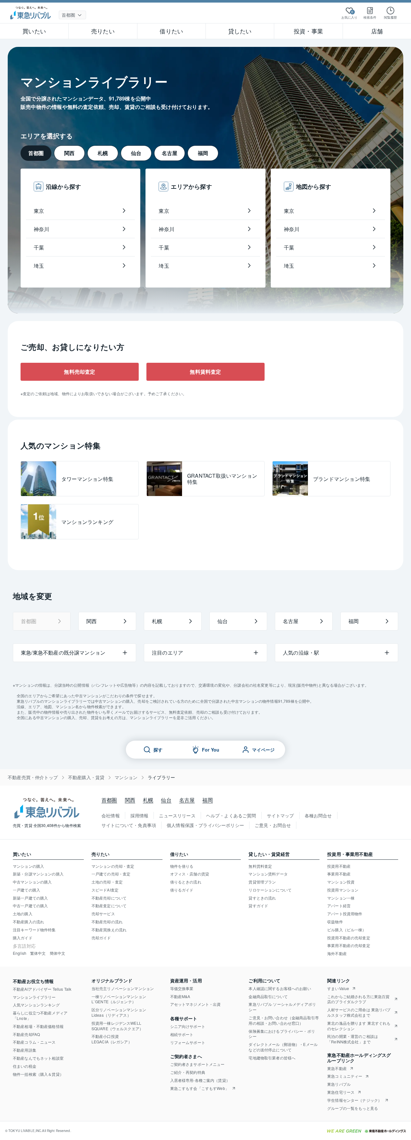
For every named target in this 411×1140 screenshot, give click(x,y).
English (19, 953)
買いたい (34, 31)
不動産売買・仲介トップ (33, 777)
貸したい (240, 31)
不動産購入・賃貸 (86, 777)
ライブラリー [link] (161, 777)
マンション (126, 777)
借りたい (171, 31)
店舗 (377, 31)
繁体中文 (38, 953)
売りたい (103, 31)
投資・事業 (308, 31)
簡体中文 (58, 953)
